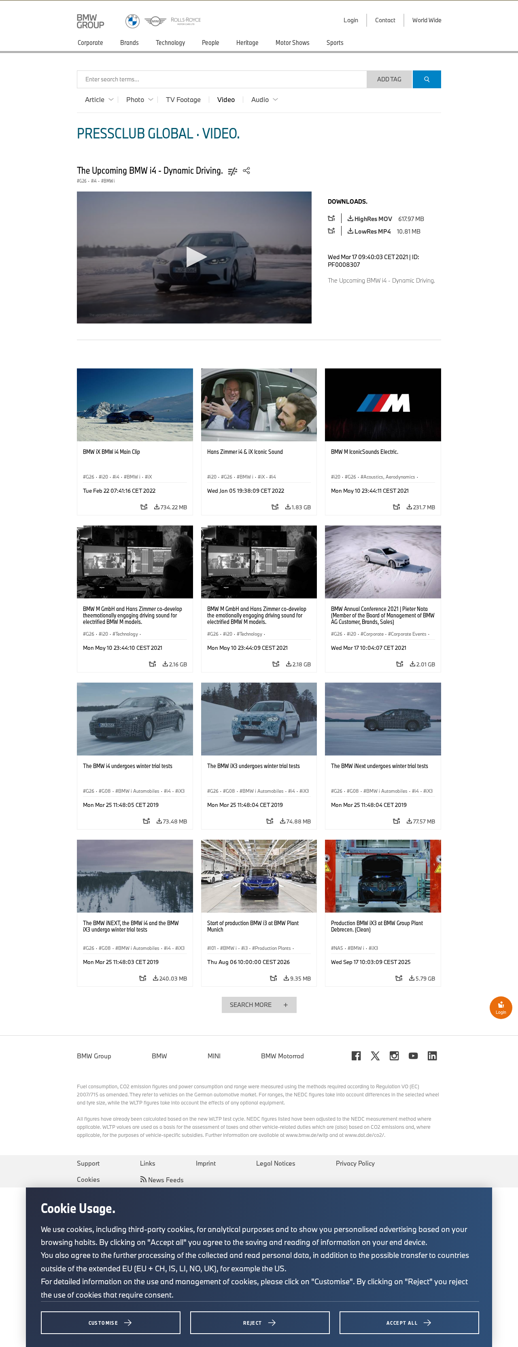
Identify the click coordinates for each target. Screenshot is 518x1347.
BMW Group (94, 1056)
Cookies (88, 1179)
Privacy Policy (355, 1163)
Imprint (206, 1163)
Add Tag (389, 79)
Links (147, 1163)
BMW (159, 1056)
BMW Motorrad (282, 1056)
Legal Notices (275, 1163)
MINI (214, 1056)
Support (88, 1163)
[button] (194, 256)
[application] (194, 257)
